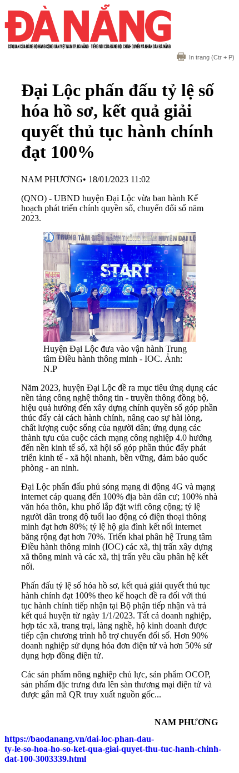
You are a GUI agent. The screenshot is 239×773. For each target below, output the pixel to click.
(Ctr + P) (212, 57)
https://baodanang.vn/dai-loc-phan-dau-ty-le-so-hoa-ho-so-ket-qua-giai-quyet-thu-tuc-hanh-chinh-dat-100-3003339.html (112, 749)
